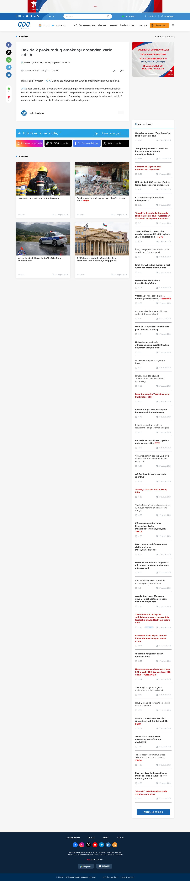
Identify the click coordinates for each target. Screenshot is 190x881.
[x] (88, 845)
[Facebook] (16, 16)
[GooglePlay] (86, 866)
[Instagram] (19, 16)
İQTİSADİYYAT (128, 25)
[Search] (108, 16)
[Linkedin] (34, 16)
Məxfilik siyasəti (127, 877)
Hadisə (170, 36)
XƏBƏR (114, 25)
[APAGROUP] (95, 859)
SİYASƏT (102, 25)
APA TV (143, 25)
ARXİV (106, 837)
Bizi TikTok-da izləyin (59, 143)
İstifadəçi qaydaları (110, 877)
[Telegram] (31, 16)
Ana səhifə (159, 36)
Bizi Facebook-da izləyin (88, 143)
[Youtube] (27, 16)
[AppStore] (104, 866)
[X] (23, 16)
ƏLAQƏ (91, 837)
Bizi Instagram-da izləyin (31, 143)
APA (48, 80)
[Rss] (38, 16)
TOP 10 (120, 837)
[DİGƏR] (171, 25)
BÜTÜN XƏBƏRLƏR (84, 25)
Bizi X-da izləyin (114, 143)
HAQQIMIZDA (73, 837)
